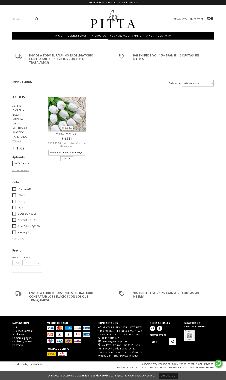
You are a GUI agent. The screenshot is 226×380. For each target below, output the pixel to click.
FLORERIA (18, 110)
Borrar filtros (20, 170)
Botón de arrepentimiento (199, 367)
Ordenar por (175, 83)
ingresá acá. (175, 367)
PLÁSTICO (18, 132)
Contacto (164, 35)
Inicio (59, 35)
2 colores (67, 128)
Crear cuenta (180, 19)
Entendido (168, 375)
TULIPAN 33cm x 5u (66, 134)
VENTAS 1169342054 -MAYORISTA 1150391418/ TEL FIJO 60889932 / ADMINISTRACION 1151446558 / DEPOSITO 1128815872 (120, 333)
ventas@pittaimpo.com (116, 341)
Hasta (27, 257)
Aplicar (38, 262)
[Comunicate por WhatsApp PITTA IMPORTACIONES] (218, 364)
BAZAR (16, 114)
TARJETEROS (19, 136)
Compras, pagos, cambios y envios (132, 35)
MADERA (17, 119)
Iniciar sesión (197, 19)
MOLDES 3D (19, 128)
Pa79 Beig (20, 163)
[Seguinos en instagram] (152, 328)
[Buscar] (36, 19)
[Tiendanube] (27, 365)
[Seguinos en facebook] (159, 328)
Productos (99, 35)
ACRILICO (17, 105)
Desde (15, 257)
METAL (16, 123)
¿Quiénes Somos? (77, 35)
